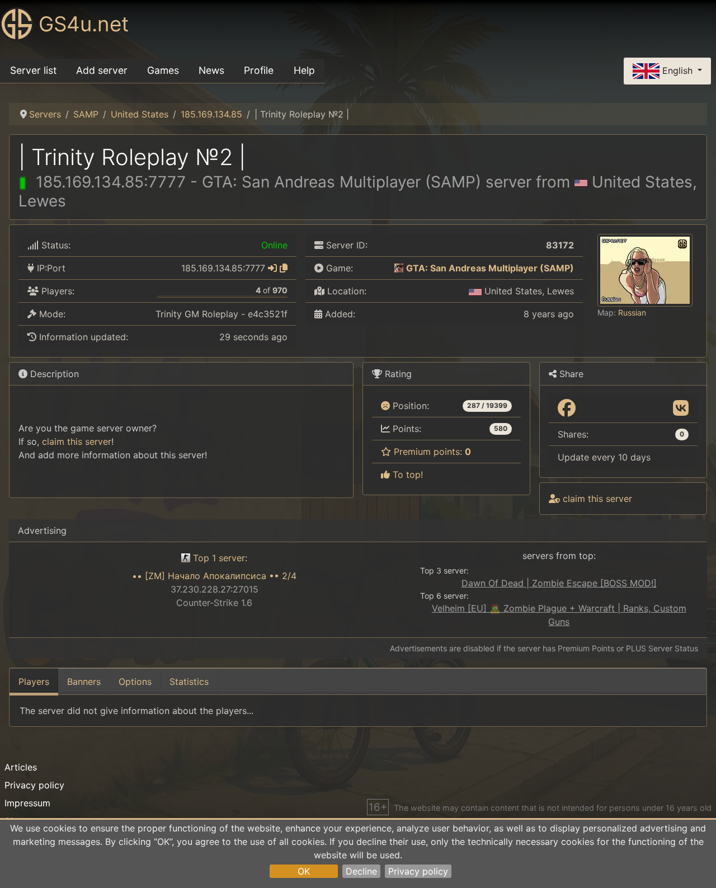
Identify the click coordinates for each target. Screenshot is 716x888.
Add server (102, 70)
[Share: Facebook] (567, 408)
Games (163, 70)
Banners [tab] (84, 681)
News (211, 70)
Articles (20, 767)
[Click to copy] (284, 268)
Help (304, 70)
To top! (406, 474)
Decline (361, 871)
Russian (632, 312)
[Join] (272, 268)
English (677, 70)
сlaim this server (76, 441)
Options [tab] (135, 681)
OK (304, 871)
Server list (33, 70)
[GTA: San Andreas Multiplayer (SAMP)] (398, 268)
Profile (259, 70)
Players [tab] (33, 681)
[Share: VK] (681, 408)
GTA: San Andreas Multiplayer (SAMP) (490, 268)
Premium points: (431, 451)
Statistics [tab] (189, 681)
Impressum (27, 803)
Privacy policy (418, 871)
